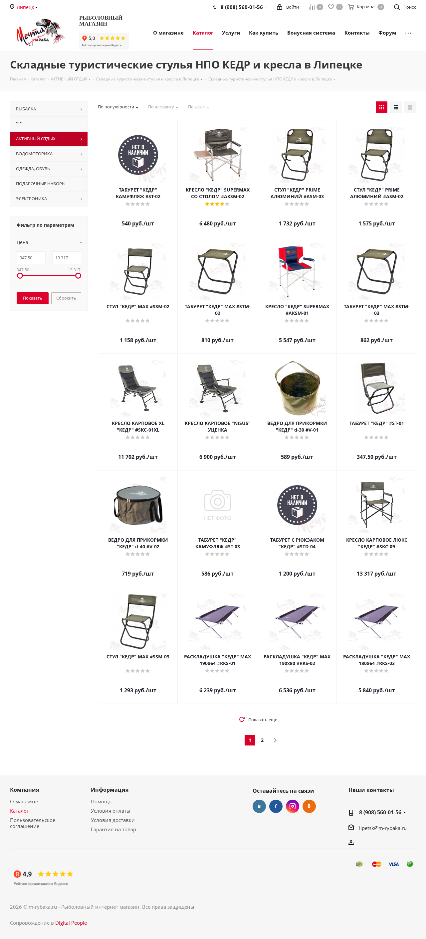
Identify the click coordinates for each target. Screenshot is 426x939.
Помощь (101, 801)
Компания (24, 789)
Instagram (292, 806)
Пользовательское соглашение (32, 823)
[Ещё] (408, 32)
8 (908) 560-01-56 (380, 812)
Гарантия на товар (113, 829)
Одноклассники (309, 806)
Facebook (276, 806)
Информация (109, 789)
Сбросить (66, 298)
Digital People (71, 922)
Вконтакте (259, 806)
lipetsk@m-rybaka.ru (383, 828)
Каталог (19, 810)
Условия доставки (113, 820)
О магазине (24, 801)
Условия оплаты (110, 810)
